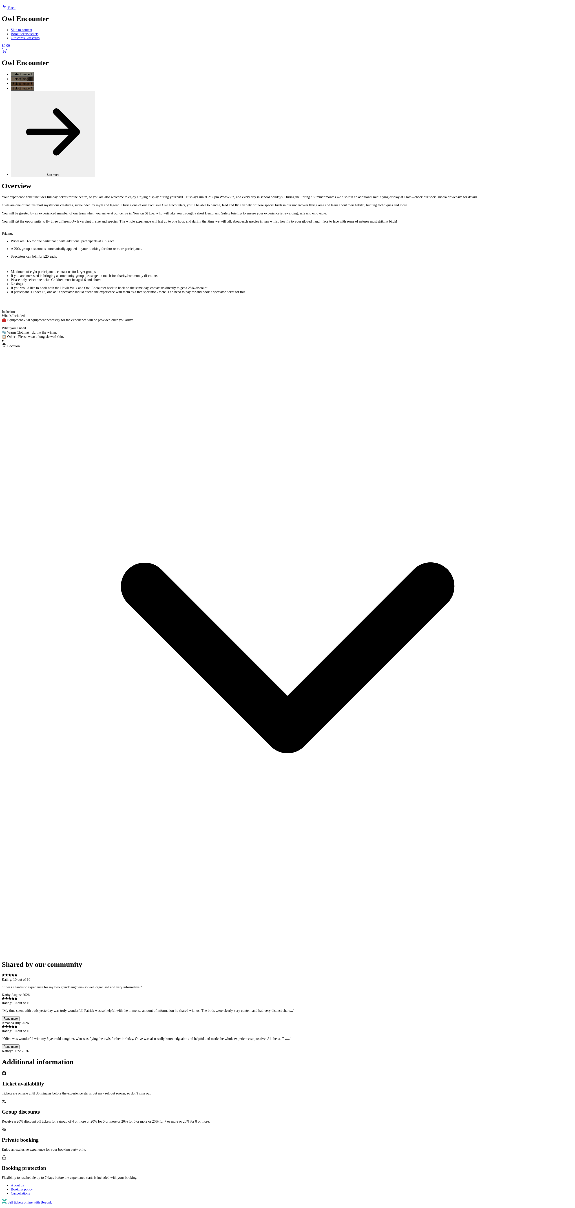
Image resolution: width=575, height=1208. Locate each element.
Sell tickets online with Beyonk (30, 1202)
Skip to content (21, 30)
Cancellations (20, 1193)
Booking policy (22, 1189)
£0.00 (6, 45)
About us (17, 1185)
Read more (11, 1018)
